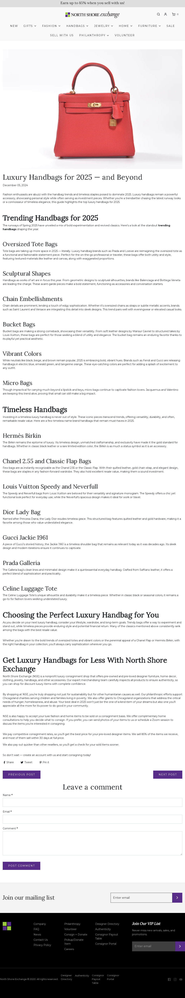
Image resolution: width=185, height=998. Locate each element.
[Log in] (165, 14)
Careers (69, 949)
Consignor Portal (105, 943)
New (14, 26)
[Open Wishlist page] (152, 14)
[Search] (158, 14)
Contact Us (41, 939)
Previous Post (21, 774)
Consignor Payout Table (106, 936)
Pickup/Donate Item (73, 941)
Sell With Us (62, 35)
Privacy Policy (42, 945)
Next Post (168, 774)
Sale (171, 26)
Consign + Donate (75, 934)
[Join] (177, 898)
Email (7, 811)
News (37, 934)
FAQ (36, 929)
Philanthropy (72, 924)
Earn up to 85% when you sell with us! (93, 3)
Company (40, 924)
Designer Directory (107, 924)
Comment (10, 828)
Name (7, 795)
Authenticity (103, 929)
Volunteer (125, 35)
